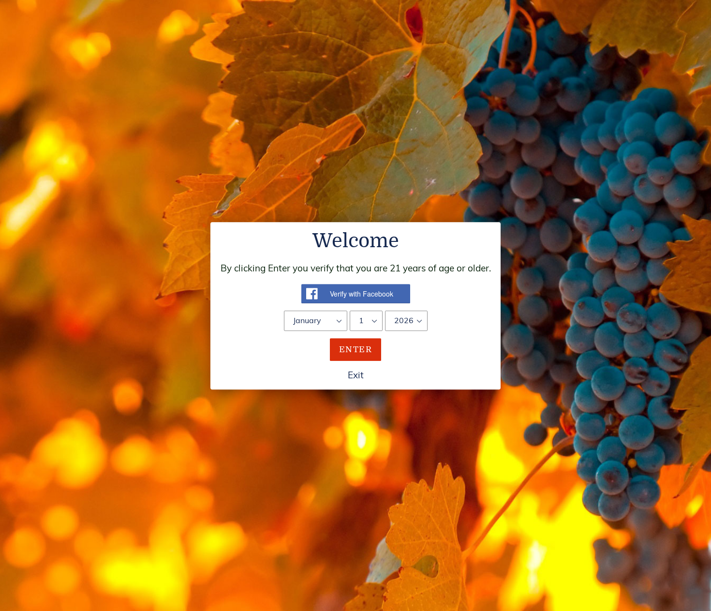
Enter (355, 349)
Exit (356, 375)
